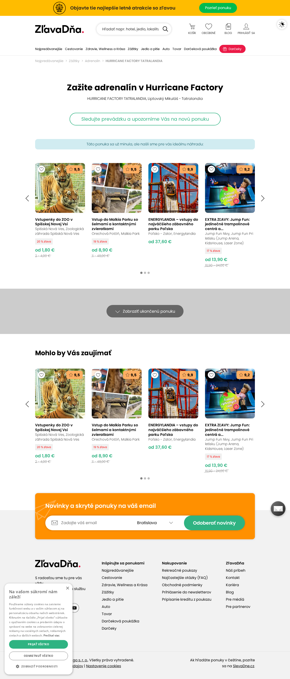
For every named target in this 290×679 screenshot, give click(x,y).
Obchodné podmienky (182, 585)
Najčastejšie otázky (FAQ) (185, 577)
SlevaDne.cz (243, 666)
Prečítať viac (52, 635)
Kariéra (232, 585)
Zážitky (133, 49)
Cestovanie (74, 49)
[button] (27, 198)
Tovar (176, 49)
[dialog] (38, 628)
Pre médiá (235, 599)
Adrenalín (92, 61)
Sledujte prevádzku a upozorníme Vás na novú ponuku (145, 119)
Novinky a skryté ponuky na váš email (100, 506)
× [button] (67, 588)
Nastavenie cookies (103, 666)
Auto (166, 49)
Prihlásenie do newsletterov (186, 592)
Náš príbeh (235, 570)
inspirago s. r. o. (74, 660)
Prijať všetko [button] (38, 644)
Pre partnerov (238, 606)
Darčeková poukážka (200, 49)
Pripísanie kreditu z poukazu (186, 599)
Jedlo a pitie (150, 49)
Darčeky (235, 49)
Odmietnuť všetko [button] (38, 656)
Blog (230, 592)
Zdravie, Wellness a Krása (105, 49)
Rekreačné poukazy (179, 570)
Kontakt (233, 577)
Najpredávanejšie (48, 49)
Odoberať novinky (214, 523)
